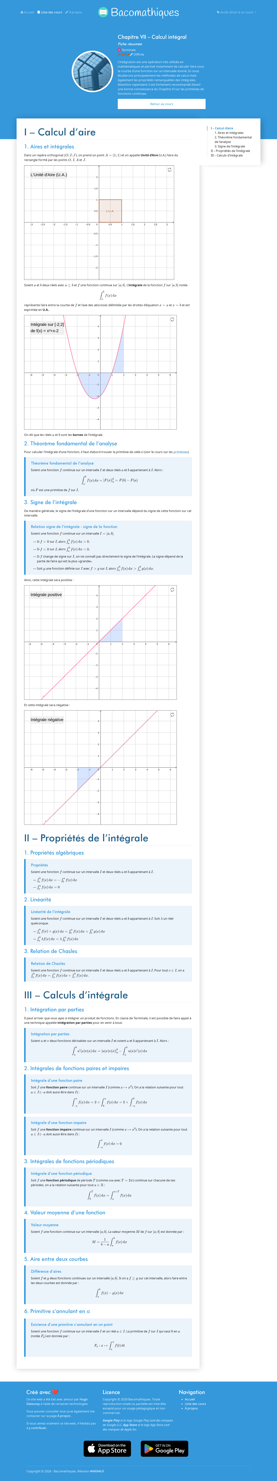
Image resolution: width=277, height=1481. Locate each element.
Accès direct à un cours (237, 12)
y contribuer (38, 1428)
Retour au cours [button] (161, 104)
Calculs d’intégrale (230, 155)
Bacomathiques (145, 13)
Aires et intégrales (231, 133)
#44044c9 (97, 1471)
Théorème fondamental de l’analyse (233, 139)
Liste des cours (51, 12)
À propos (75, 12)
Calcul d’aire (224, 128)
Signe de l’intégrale (231, 146)
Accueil (28, 12)
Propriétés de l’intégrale (233, 151)
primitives (181, 452)
